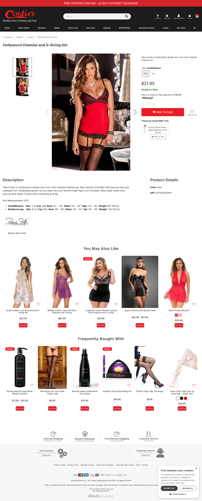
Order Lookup (60, 465)
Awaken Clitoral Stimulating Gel (117, 391)
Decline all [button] (187, 488)
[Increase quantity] (153, 104)
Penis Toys (73, 28)
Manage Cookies (87, 465)
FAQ (138, 465)
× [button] (196, 468)
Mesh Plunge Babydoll (179, 310)
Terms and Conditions (105, 465)
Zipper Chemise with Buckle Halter (140, 310)
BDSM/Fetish (124, 28)
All (194, 28)
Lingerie (30, 37)
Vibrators (42, 28)
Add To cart (164, 112)
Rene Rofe (21, 233)
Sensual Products (146, 28)
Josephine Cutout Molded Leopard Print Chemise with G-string (101, 311)
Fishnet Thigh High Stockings (149, 391)
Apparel (106, 28)
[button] (135, 112)
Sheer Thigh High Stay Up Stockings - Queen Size (182, 392)
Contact (144, 465)
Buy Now (23, 325)
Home (7, 28)
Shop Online (23, 28)
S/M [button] (145, 73)
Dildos (57, 28)
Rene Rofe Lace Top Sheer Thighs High (52, 392)
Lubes (165, 28)
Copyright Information (125, 465)
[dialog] (178, 481)
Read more (180, 483)
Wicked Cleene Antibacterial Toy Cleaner (85, 392)
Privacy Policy (73, 465)
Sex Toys (181, 28)
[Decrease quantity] (143, 104)
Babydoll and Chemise (47, 37)
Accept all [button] (169, 488)
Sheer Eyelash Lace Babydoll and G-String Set (23, 311)
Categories (8, 37)
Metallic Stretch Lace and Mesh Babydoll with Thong (62, 311)
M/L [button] (153, 73)
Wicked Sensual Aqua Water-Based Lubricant (20, 392)
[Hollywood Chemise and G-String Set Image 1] (91, 112)
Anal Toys (90, 28)
